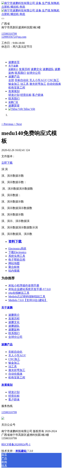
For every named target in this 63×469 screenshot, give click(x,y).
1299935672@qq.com (13, 36)
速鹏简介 (14, 314)
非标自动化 (15, 351)
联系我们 (14, 333)
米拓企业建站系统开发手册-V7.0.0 (29, 289)
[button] (7, 124)
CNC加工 (14, 359)
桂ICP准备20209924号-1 (15, 444)
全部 (11, 80)
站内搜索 (14, 270)
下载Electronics (17, 252)
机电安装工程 (16, 377)
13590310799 (9, 33)
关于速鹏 (7, 307)
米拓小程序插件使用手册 (23, 285)
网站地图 (14, 263)
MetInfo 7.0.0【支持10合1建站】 (27, 300)
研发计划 (14, 392)
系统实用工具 (16, 255)
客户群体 (14, 399)
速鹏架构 (14, 329)
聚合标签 (14, 266)
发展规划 (7, 384)
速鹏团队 (14, 325)
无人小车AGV (17, 355)
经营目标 (14, 395)
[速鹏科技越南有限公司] (31, 8)
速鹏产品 (7, 344)
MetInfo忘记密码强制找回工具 (26, 296)
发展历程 (14, 318)
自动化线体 (15, 373)
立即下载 (7, 162)
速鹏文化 (14, 322)
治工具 (12, 366)
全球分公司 (15, 336)
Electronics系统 (17, 248)
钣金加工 (14, 362)
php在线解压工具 (18, 292)
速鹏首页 (14, 62)
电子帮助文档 (16, 259)
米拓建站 (21, 450)
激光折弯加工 (16, 370)
